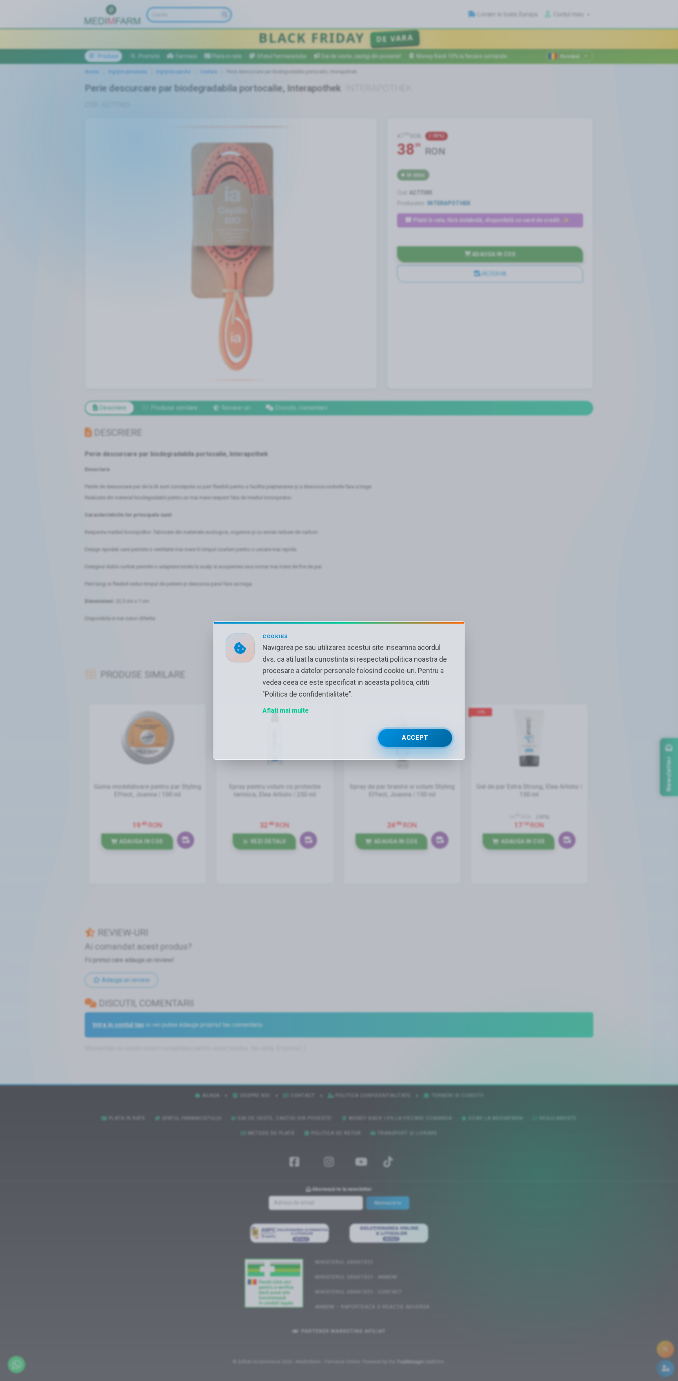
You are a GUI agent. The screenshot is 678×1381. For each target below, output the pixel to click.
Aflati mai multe (285, 710)
